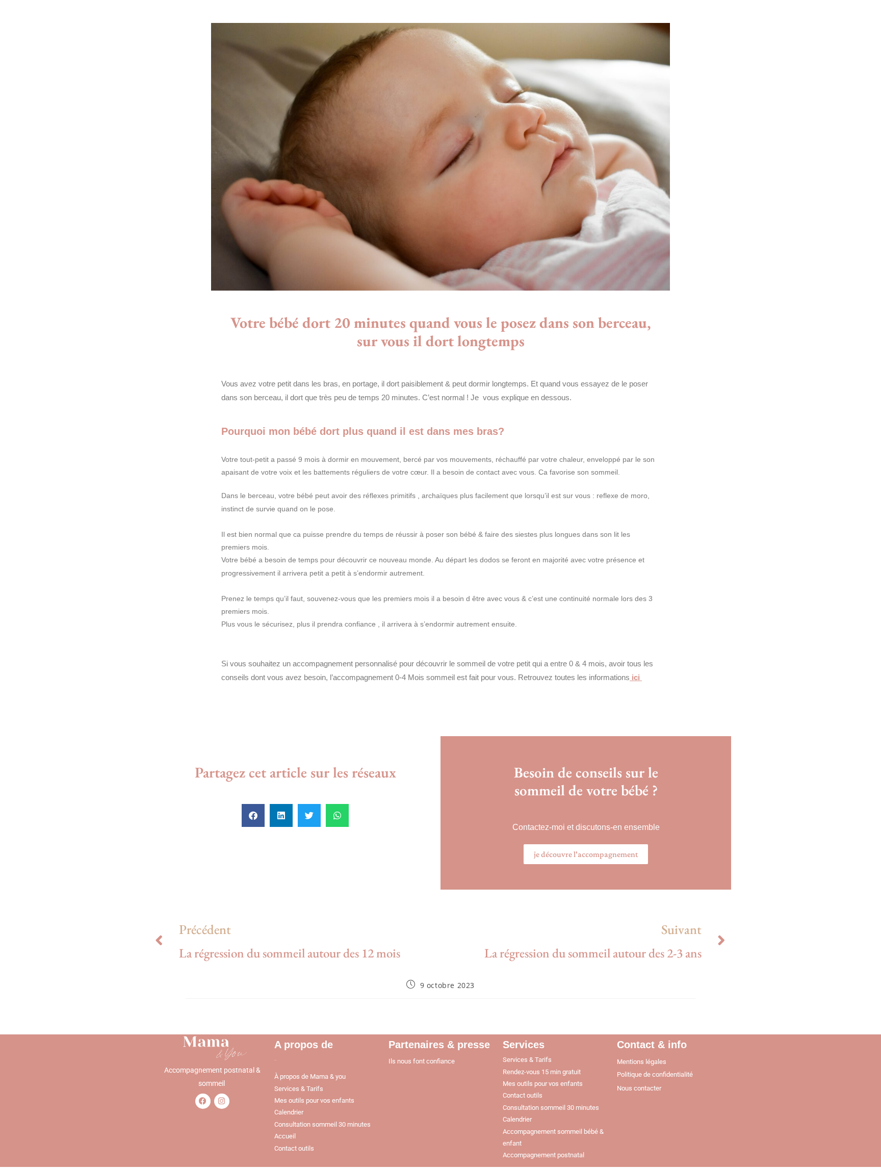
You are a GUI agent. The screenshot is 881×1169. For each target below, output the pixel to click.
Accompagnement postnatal (543, 1155)
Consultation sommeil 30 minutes (322, 1124)
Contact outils (294, 1148)
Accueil (285, 1136)
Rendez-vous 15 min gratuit (542, 1072)
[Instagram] (221, 1101)
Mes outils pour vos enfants (314, 1100)
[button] (253, 815)
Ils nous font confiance (421, 1061)
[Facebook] (203, 1101)
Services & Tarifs (298, 1089)
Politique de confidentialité (655, 1074)
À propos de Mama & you (310, 1076)
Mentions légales (641, 1062)
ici (635, 677)
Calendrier (288, 1112)
